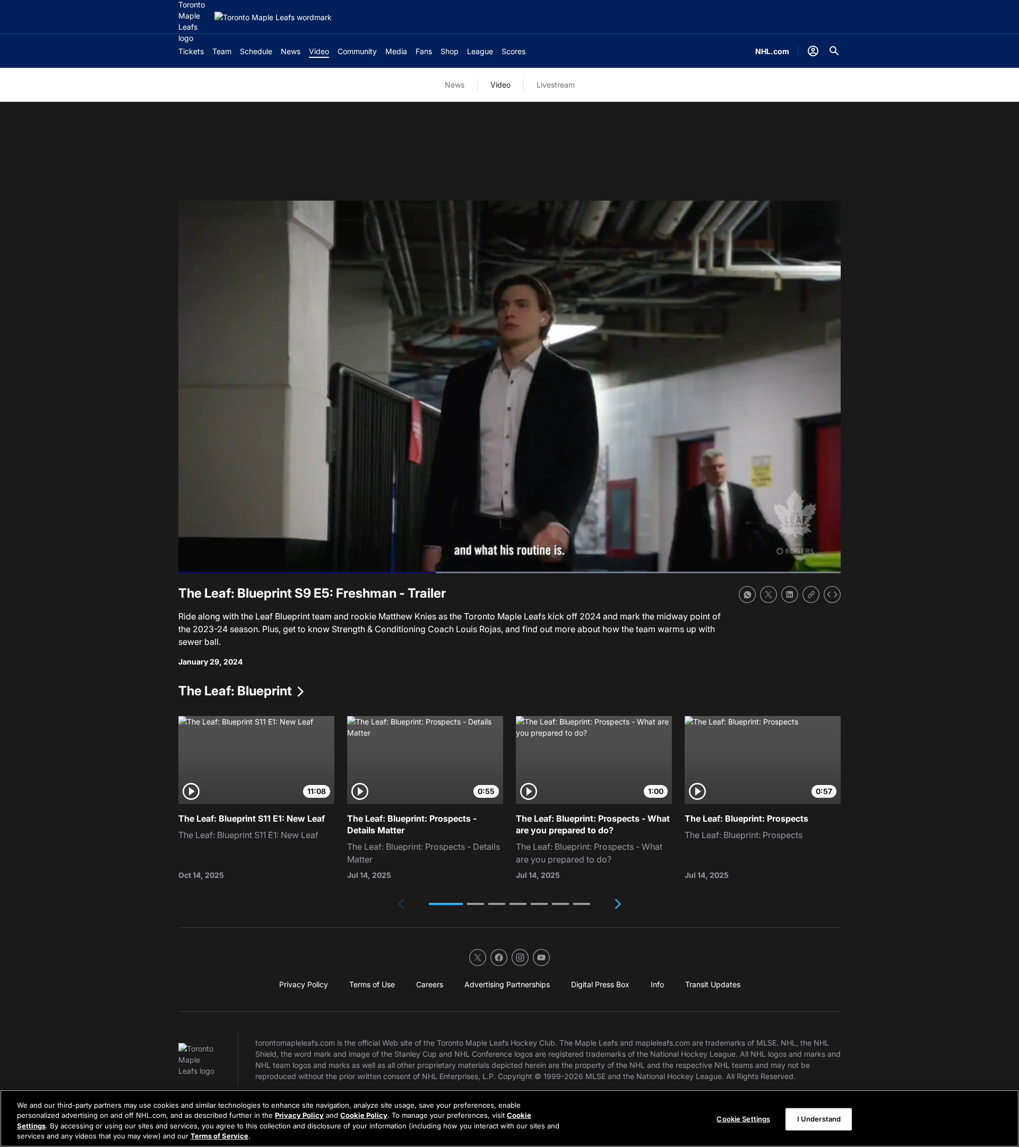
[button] (446, 904)
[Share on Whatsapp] (747, 594)
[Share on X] (768, 594)
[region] (509, 1118)
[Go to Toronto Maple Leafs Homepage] (273, 17)
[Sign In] (813, 51)
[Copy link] (810, 594)
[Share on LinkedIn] (789, 594)
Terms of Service (219, 1136)
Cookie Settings (743, 1119)
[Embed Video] (832, 594)
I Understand (819, 1119)
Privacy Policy (299, 1115)
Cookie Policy (363, 1115)
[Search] (834, 51)
